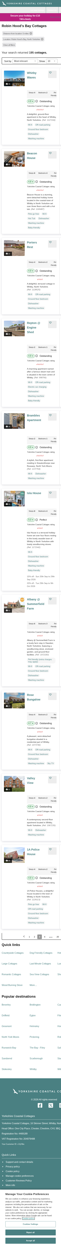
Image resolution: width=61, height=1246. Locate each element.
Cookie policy (28, 1218)
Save (53, 72)
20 (58, 937)
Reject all (30, 1232)
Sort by (7, 61)
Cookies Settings (30, 1224)
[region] (30, 1218)
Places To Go (55, 17)
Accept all (30, 1241)
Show (42, 61)
